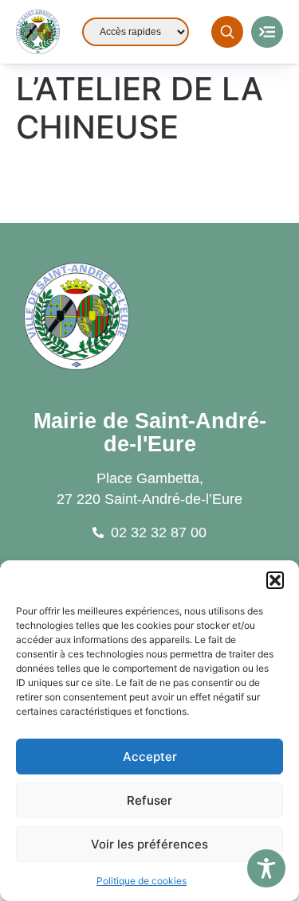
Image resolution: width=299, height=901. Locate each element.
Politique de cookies (141, 881)
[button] (275, 580)
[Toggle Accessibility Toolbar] (266, 868)
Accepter (150, 756)
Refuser (149, 800)
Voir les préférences (149, 844)
